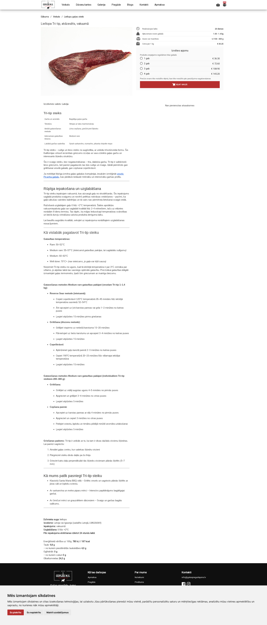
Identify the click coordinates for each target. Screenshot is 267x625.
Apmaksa (160, 4)
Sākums (45, 16)
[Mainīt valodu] (224, 5)
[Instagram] (188, 584)
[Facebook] (183, 584)
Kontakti (144, 4)
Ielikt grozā (181, 85)
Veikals (66, 4)
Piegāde (116, 4)
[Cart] (218, 5)
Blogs (130, 4)
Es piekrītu (15, 612)
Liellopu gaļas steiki (74, 16)
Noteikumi (139, 577)
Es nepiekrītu (34, 612)
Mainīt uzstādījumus (58, 612)
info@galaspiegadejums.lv (194, 577)
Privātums (139, 582)
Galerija (101, 4)
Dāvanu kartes (83, 4)
